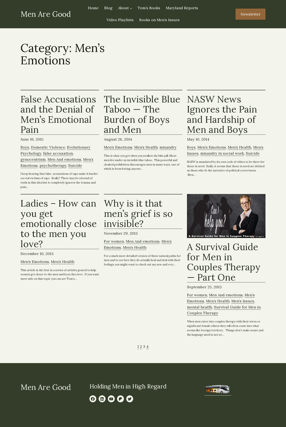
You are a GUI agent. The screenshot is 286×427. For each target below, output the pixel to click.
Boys (25, 147)
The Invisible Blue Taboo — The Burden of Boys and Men (142, 114)
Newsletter (250, 14)
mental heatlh (199, 307)
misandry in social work (222, 153)
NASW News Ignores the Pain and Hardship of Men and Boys (222, 114)
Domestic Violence (48, 147)
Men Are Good (46, 14)
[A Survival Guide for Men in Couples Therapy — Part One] (226, 216)
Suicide (75, 165)
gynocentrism (33, 159)
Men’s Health (146, 147)
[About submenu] (131, 8)
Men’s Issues (242, 301)
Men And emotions (64, 159)
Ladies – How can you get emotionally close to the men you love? (59, 223)
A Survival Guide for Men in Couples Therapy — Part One (223, 262)
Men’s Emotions (118, 147)
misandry (168, 147)
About (123, 7)
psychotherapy (53, 165)
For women (114, 241)
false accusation (58, 153)
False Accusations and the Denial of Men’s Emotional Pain (58, 114)
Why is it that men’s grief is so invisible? (138, 213)
